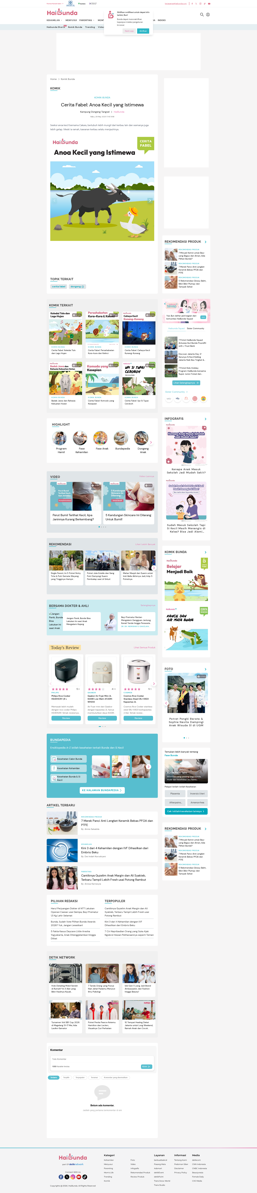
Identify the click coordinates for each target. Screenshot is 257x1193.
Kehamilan (109, 1160)
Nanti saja (129, 31)
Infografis (135, 1168)
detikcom (196, 1160)
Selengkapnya (148, 605)
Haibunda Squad (176, 328)
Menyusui (108, 1164)
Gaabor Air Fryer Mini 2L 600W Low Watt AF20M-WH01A (100, 699)
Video (101, 27)
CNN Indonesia (199, 1164)
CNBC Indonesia (199, 1168)
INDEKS (162, 20)
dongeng (76, 286)
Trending (90, 27)
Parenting (108, 1168)
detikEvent (159, 1172)
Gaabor (92, 692)
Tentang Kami (180, 1160)
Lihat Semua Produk (144, 647)
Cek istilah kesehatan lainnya (184, 811)
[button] (150, 200)
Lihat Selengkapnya (184, 382)
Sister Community (195, 328)
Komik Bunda (75, 27)
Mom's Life (108, 1172)
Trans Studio (159, 1185)
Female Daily (198, 1177)
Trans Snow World (162, 1181)
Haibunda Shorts (56, 27)
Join (203, 317)
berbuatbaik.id (160, 1160)
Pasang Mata (160, 1164)
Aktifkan (143, 31)
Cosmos (128, 692)
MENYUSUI (71, 20)
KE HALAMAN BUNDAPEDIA (100, 790)
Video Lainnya (146, 476)
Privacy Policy (180, 1172)
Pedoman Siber (181, 1164)
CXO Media (197, 1181)
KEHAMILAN (53, 20)
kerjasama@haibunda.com (176, 3)
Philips (55, 692)
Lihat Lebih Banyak (145, 544)
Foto (133, 1160)
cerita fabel (58, 286)
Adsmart (158, 1168)
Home (53, 79)
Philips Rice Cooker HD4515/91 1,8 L (60, 697)
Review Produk (137, 1177)
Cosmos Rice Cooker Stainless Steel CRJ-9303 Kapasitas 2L (136, 699)
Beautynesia (197, 1172)
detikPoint (158, 1177)
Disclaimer (179, 1168)
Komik (107, 1181)
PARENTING (85, 20)
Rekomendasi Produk (140, 1172)
